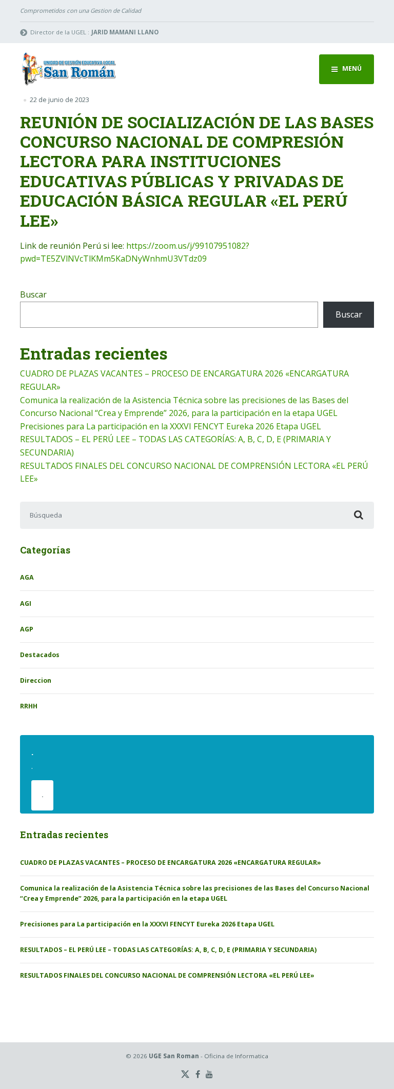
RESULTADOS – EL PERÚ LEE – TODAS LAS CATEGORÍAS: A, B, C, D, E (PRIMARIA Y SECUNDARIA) (168, 949)
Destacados (40, 654)
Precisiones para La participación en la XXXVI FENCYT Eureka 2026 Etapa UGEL (170, 426)
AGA (27, 577)
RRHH (28, 706)
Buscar (33, 294)
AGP (26, 629)
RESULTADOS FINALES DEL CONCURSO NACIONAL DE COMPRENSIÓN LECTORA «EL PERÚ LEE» (167, 975)
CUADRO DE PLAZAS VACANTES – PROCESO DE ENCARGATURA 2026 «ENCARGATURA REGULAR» (170, 862)
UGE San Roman (174, 1056)
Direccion (35, 680)
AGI (25, 603)
